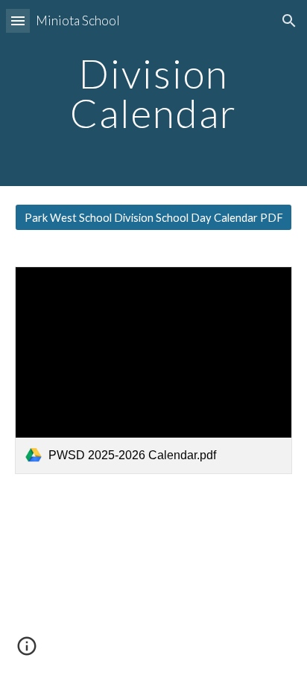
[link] (153, 370)
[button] (18, 20)
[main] (153, 93)
